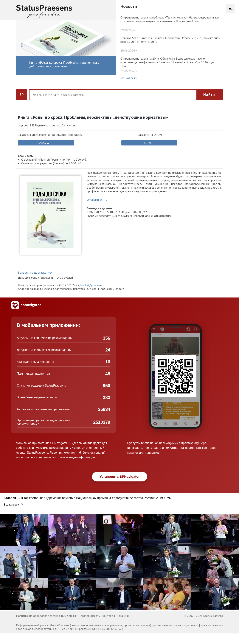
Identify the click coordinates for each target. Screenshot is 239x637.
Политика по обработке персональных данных (46, 616)
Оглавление (94, 200)
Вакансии (123, 616)
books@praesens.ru (92, 285)
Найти (209, 94)
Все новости (128, 78)
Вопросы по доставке (32, 272)
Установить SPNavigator (120, 476)
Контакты (108, 616)
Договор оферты (89, 616)
